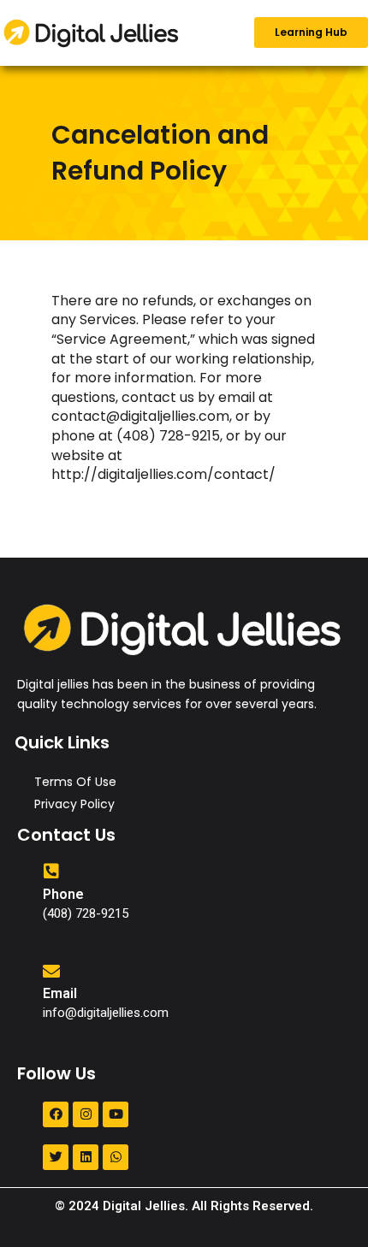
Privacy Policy (74, 804)
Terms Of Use (75, 781)
